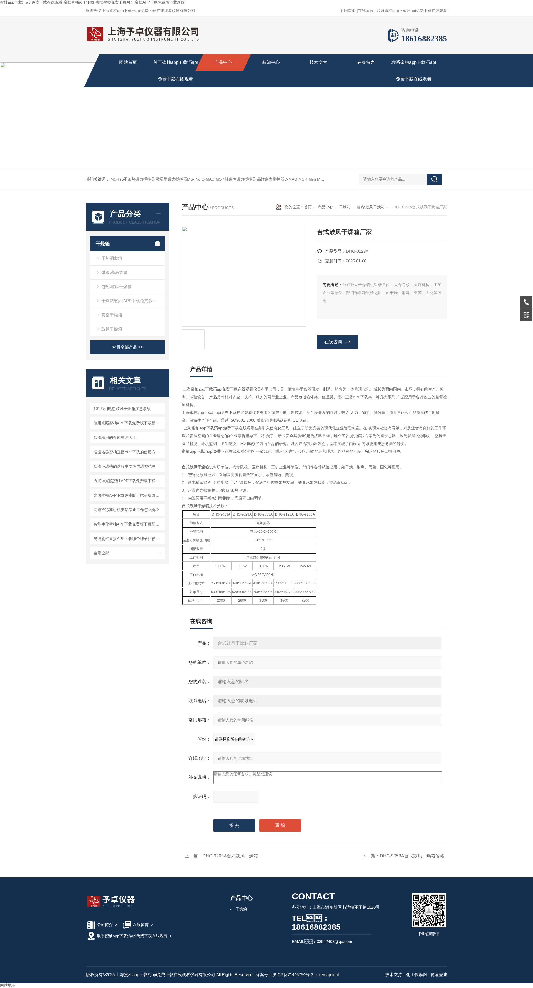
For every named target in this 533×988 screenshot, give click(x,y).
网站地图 (8, 985)
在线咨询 (333, 341)
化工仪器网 (416, 974)
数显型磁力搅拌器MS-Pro (178, 179)
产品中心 (223, 62)
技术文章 (318, 62)
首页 (308, 207)
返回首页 (348, 10)
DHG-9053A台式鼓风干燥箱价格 (412, 856)
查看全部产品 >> (127, 347)
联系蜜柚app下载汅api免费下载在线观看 (412, 10)
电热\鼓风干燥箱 (116, 286)
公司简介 (105, 924)
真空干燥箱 (111, 314)
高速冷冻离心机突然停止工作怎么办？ (127, 509)
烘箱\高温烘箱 (114, 272)
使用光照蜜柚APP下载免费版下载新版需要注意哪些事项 (128, 423)
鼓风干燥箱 (111, 329)
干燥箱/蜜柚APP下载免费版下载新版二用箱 (133, 300)
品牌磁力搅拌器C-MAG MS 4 (282, 179)
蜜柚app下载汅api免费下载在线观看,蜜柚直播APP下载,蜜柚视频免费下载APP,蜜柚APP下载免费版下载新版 (92, 2)
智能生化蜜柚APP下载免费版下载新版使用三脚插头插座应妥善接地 (128, 524)
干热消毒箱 (111, 258)
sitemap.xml (327, 974)
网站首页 (128, 62)
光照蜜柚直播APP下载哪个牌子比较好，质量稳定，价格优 (128, 538)
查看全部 (101, 553)
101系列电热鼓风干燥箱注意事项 (122, 408)
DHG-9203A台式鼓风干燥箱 (230, 856)
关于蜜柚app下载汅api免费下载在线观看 (175, 70)
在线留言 (365, 10)
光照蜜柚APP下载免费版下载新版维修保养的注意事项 (128, 495)
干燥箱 (103, 243)
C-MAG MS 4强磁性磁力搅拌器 (229, 179)
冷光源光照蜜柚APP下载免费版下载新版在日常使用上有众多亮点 (128, 481)
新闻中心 (271, 62)
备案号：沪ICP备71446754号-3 (284, 974)
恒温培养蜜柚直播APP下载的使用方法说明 (128, 452)
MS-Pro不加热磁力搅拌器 (132, 179)
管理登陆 (438, 974)
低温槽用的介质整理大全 (115, 437)
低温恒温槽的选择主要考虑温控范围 (125, 466)
